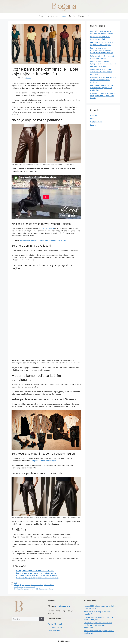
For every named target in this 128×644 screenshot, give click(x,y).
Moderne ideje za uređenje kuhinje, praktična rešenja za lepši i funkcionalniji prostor (103, 64)
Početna (41, 16)
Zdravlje (72, 16)
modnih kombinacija (46, 228)
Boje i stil (16, 585)
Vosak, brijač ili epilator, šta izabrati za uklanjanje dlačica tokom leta (101, 71)
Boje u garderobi (25, 585)
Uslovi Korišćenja (54, 630)
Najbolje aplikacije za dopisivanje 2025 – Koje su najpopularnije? (34, 589)
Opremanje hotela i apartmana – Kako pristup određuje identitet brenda (102, 95)
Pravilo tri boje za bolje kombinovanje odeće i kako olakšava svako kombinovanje (101, 50)
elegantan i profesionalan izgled (44, 461)
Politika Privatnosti (55, 624)
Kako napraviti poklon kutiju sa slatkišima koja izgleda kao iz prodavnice (101, 87)
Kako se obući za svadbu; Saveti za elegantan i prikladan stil (43, 240)
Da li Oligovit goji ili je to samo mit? (24, 587)
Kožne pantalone (49, 585)
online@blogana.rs (62, 606)
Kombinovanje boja (37, 585)
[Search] (41, 619)
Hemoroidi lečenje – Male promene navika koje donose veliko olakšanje (103, 79)
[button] (88, 16)
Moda (64, 16)
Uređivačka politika (55, 627)
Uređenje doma (53, 16)
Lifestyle (81, 16)
